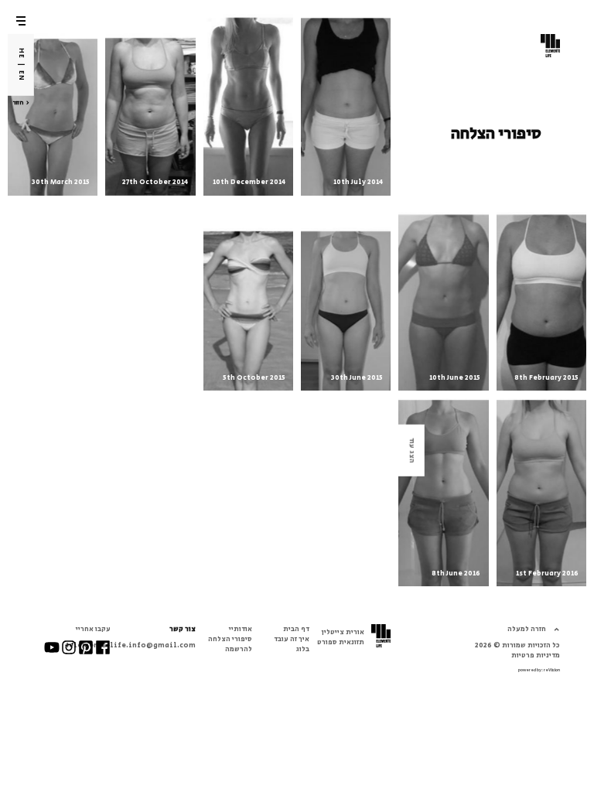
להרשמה (238, 649)
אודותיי (240, 629)
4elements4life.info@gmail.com (130, 645)
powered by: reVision (539, 670)
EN (21, 75)
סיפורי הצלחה (230, 639)
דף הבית (296, 629)
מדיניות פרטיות (535, 655)
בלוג (302, 649)
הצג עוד (412, 450)
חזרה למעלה (526, 629)
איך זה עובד (291, 639)
